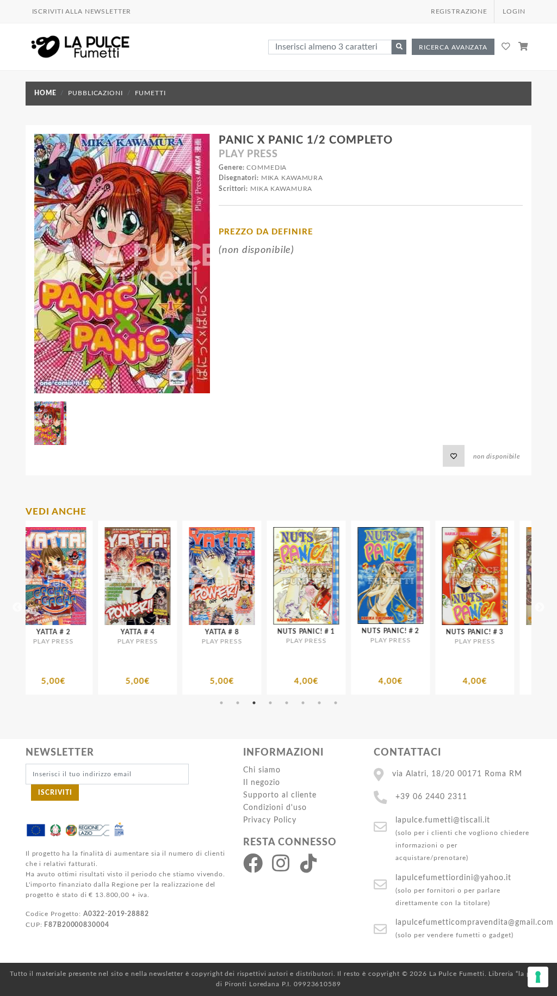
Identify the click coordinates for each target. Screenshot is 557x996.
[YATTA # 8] (112, 576)
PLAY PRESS (248, 154)
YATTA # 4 (27, 632)
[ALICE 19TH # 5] (449, 576)
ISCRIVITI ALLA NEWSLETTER (82, 11)
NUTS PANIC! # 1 (196, 631)
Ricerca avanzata (453, 47)
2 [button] (237, 702)
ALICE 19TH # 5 (449, 632)
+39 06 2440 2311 (431, 797)
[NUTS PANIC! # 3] (365, 576)
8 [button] (335, 702)
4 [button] (270, 702)
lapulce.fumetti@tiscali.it (442, 820)
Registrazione (459, 11)
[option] (111, 608)
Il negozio (261, 782)
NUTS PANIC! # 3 (365, 632)
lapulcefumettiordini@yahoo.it (453, 878)
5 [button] (286, 702)
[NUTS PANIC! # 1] (196, 575)
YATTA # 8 (112, 632)
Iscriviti (55, 792)
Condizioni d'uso (275, 807)
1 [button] (221, 702)
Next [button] (539, 607)
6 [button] (303, 702)
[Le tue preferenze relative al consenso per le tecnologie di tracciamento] (538, 977)
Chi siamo (262, 770)
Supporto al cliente (280, 795)
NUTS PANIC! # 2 (281, 631)
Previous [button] (17, 607)
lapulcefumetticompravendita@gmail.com (474, 922)
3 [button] (254, 702)
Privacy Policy (269, 820)
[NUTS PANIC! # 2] (280, 575)
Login (514, 11)
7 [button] (319, 702)
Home (45, 93)
